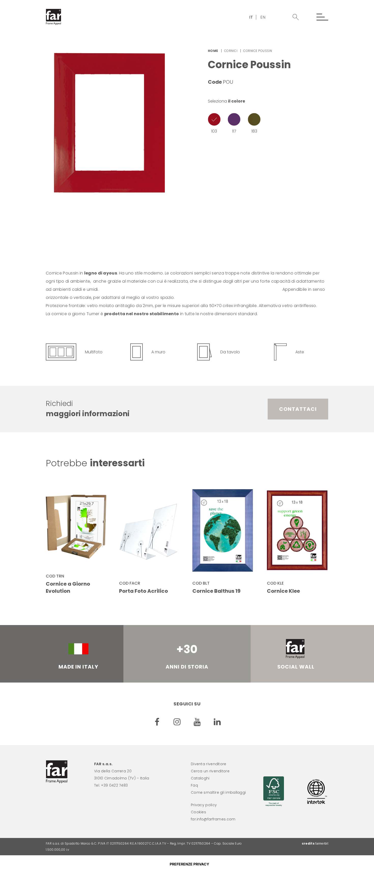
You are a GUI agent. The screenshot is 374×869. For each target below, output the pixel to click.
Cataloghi (200, 778)
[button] (296, 17)
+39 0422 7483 (114, 785)
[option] (114, 123)
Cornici (231, 51)
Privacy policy (204, 804)
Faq (194, 785)
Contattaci (298, 409)
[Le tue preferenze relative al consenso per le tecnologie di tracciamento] (189, 864)
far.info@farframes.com (213, 819)
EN (263, 17)
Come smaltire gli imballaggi (218, 792)
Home (213, 51)
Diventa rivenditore (208, 763)
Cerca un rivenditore (210, 771)
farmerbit (321, 843)
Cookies (198, 812)
